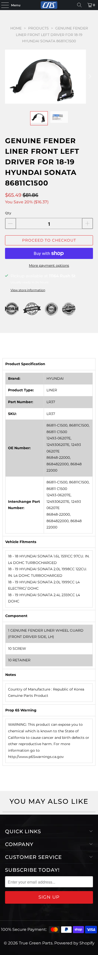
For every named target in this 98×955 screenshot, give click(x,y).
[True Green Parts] (49, 5)
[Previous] (9, 77)
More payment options (49, 265)
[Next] (89, 77)
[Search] (79, 5)
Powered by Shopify (74, 943)
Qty (8, 213)
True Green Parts (36, 943)
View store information (28, 290)
